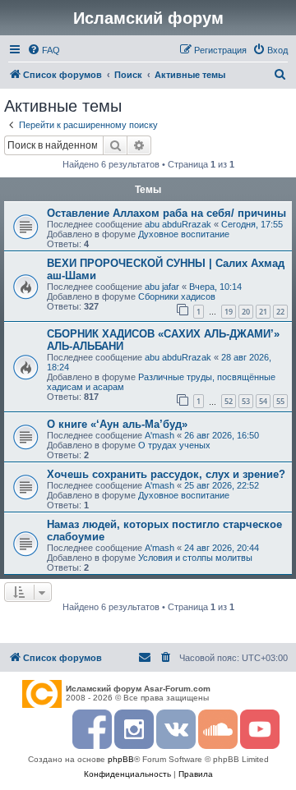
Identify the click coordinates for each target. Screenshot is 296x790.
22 (280, 311)
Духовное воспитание (183, 234)
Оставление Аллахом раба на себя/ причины (166, 213)
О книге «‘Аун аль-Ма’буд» (117, 424)
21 (263, 311)
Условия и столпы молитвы (195, 558)
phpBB (121, 759)
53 (246, 401)
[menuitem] (43, 50)
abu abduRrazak (178, 224)
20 (246, 311)
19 (228, 311)
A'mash (159, 435)
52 (228, 401)
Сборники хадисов (176, 296)
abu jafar (162, 287)
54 (263, 401)
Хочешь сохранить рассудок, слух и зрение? (166, 474)
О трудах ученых (174, 445)
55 (280, 401)
